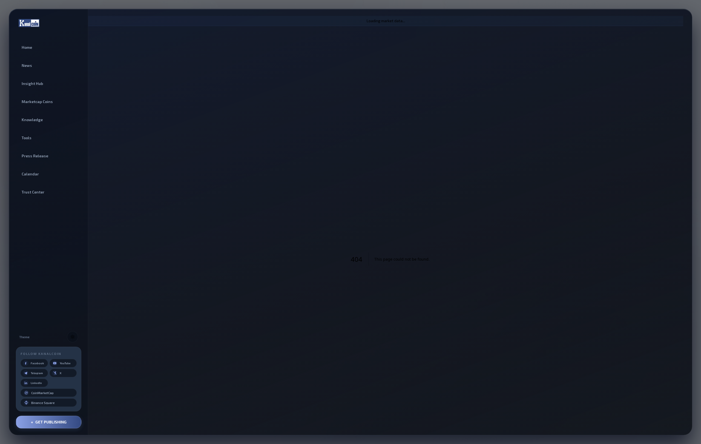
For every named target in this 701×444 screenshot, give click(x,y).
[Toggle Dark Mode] (72, 336)
